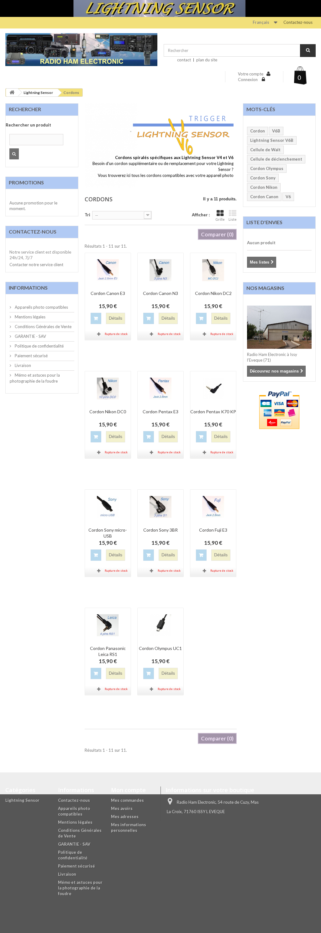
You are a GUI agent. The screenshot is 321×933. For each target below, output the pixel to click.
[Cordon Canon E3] (108, 270)
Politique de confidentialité (39, 345)
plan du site (206, 59)
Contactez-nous (298, 22)
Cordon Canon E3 (108, 293)
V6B (276, 130)
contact (184, 59)
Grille (220, 219)
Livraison (22, 365)
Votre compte (250, 73)
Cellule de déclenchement (276, 159)
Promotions (26, 182)
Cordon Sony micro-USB (107, 533)
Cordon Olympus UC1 (160, 648)
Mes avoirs (122, 808)
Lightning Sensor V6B (271, 140)
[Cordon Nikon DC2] (213, 270)
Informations (28, 288)
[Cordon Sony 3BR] (160, 507)
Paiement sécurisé (31, 355)
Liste (233, 219)
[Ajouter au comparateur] (99, 334)
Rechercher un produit (28, 124)
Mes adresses (125, 816)
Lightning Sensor (38, 92)
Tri (87, 214)
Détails (95, 181)
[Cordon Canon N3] (160, 270)
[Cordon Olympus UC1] (160, 625)
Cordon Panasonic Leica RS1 (108, 651)
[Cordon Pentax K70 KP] (213, 388)
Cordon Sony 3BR (160, 530)
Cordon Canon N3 (160, 293)
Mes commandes (127, 800)
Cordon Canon (264, 196)
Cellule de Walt (265, 149)
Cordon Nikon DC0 (107, 411)
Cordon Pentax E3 (160, 411)
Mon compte (128, 790)
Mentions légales (29, 316)
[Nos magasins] (279, 327)
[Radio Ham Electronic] (81, 49)
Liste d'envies (264, 222)
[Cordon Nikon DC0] (108, 388)
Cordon (257, 130)
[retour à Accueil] (12, 92)
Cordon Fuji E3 (213, 530)
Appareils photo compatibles (41, 307)
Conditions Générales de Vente (42, 326)
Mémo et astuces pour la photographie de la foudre (80, 888)
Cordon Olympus (266, 168)
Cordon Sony (263, 177)
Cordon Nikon (263, 187)
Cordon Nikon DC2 (213, 293)
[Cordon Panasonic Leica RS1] (108, 625)
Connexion (248, 79)
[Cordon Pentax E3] (160, 388)
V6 (288, 196)
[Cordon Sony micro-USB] (108, 507)
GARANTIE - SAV (30, 336)
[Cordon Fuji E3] (213, 507)
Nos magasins (265, 288)
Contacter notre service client (36, 264)
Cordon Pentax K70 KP (213, 411)
